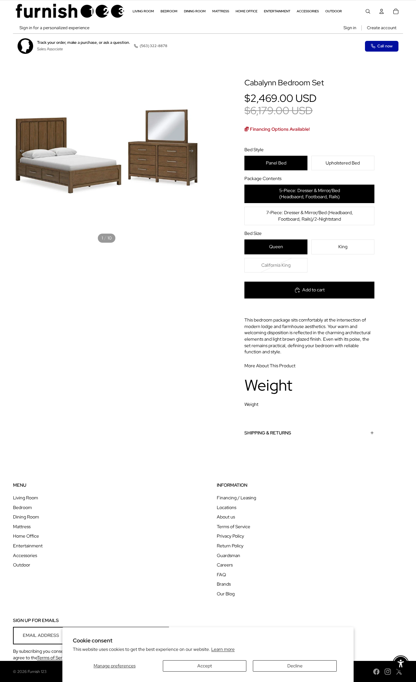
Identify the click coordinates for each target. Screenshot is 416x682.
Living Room (25, 498)
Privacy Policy (230, 536)
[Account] (381, 11)
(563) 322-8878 (153, 45)
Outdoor (21, 565)
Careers (225, 565)
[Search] (368, 11)
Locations (226, 507)
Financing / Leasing (236, 498)
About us (226, 517)
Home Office (26, 536)
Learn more (223, 649)
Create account (381, 27)
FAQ (221, 575)
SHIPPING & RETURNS (267, 433)
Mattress (22, 527)
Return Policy (230, 546)
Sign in (350, 27)
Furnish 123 (37, 671)
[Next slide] (193, 152)
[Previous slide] (20, 152)
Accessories (25, 555)
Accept (204, 666)
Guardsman (228, 555)
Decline (295, 666)
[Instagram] (388, 672)
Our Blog (226, 594)
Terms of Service (233, 527)
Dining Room (26, 517)
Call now (385, 46)
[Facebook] (376, 672)
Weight (251, 404)
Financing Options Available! (279, 129)
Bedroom (22, 507)
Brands (224, 584)
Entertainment (28, 546)
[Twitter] (399, 672)
